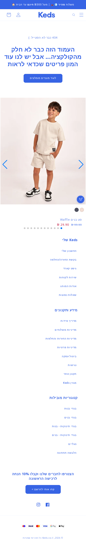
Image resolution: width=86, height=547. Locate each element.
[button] (81, 14)
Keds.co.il (47, 537)
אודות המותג (68, 286)
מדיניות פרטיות (67, 347)
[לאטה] (82, 210)
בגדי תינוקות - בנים (64, 435)
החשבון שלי (69, 251)
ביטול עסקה (69, 356)
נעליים (72, 444)
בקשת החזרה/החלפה (63, 259)
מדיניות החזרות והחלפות (61, 338)
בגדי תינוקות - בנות (64, 426)
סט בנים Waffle (71, 220)
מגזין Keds (70, 383)
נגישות (72, 365)
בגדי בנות (70, 408)
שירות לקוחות (68, 277)
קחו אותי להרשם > (43, 489)
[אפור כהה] (76, 210)
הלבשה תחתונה (67, 453)
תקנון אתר (70, 374)
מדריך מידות (69, 321)
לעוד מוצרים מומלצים (43, 78)
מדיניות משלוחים (66, 330)
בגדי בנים (70, 417)
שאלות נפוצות (68, 295)
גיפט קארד (70, 268)
